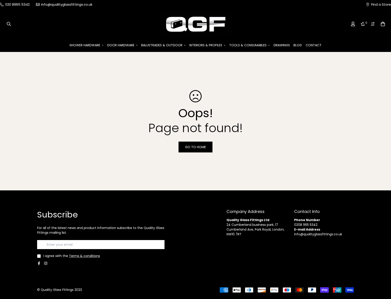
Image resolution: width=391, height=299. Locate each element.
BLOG (297, 45)
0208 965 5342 (305, 224)
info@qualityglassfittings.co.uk (318, 234)
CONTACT (314, 45)
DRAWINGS (282, 45)
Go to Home (195, 147)
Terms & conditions (84, 256)
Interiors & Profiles (205, 45)
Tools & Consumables (248, 45)
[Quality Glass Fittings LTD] (195, 24)
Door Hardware (120, 45)
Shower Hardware (84, 45)
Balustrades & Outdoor (161, 45)
